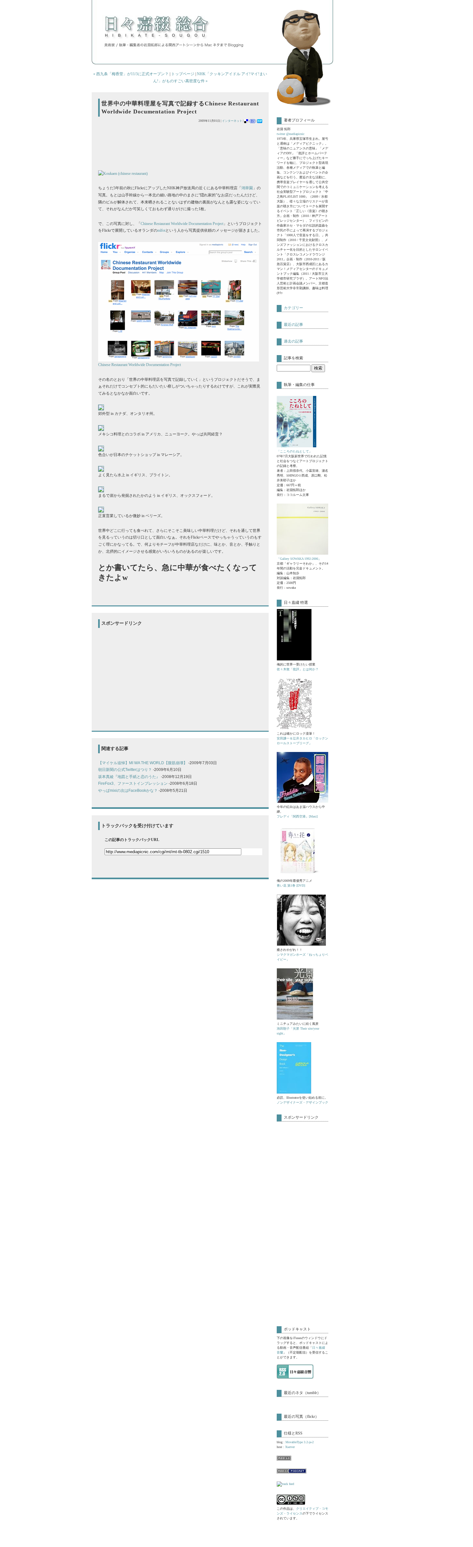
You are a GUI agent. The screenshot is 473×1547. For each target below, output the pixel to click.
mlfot (161, 230)
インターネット (232, 120)
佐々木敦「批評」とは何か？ (298, 669)
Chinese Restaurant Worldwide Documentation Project (182, 223)
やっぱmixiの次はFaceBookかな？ (128, 790)
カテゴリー (293, 308)
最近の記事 (293, 324)
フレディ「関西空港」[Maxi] (297, 816)
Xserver (290, 1447)
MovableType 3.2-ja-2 (299, 1442)
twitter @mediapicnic (290, 134)
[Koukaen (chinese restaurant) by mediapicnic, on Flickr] (123, 173)
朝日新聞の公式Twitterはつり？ (125, 769)
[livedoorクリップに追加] (259, 120)
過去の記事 (293, 341)
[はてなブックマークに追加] (252, 120)
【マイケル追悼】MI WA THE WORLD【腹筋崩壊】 (142, 763)
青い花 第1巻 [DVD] (291, 885)
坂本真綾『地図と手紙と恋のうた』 (129, 776)
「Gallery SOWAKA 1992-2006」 (299, 558)
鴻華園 (247, 188)
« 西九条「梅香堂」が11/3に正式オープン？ (131, 74)
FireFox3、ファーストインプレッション (133, 783)
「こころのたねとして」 (294, 451)
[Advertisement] (173, 146)
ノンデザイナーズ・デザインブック (302, 1102)
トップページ (182, 74)
